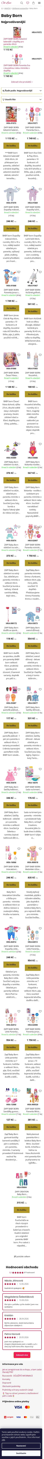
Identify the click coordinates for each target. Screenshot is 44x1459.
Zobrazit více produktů (21, 82)
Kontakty (6, 1379)
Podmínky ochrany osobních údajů (17, 1390)
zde (3, 1440)
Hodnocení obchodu (22, 1267)
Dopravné (6, 1382)
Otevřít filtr (10, 99)
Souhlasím (21, 1453)
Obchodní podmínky (11, 1386)
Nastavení (21, 1445)
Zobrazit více (22, 1355)
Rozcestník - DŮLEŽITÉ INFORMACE (17, 1375)
